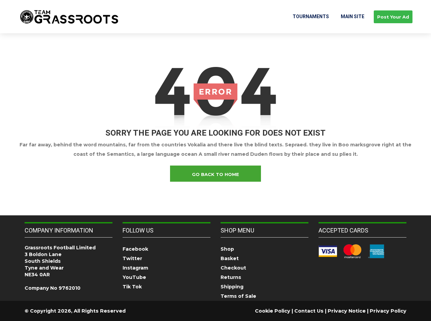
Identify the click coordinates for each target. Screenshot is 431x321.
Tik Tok (132, 287)
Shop (227, 249)
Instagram (135, 268)
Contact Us (309, 311)
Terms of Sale (238, 296)
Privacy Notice (347, 311)
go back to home (215, 174)
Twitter (132, 258)
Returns (231, 277)
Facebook (135, 249)
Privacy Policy (388, 311)
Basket (230, 258)
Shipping (232, 287)
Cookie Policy (272, 311)
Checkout (233, 268)
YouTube (134, 277)
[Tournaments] (69, 16)
